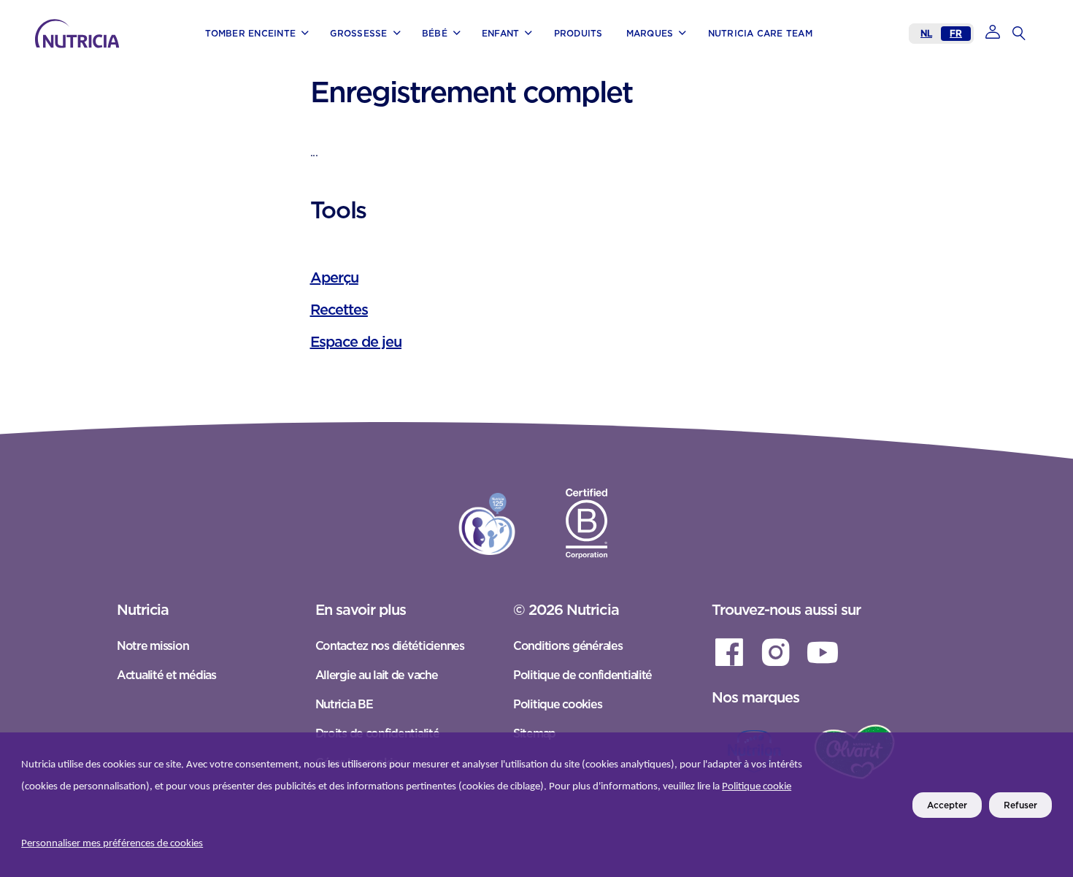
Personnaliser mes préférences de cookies (112, 843)
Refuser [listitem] (1020, 805)
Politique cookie (756, 786)
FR (956, 33)
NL (926, 33)
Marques (69, 52)
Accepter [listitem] (947, 805)
